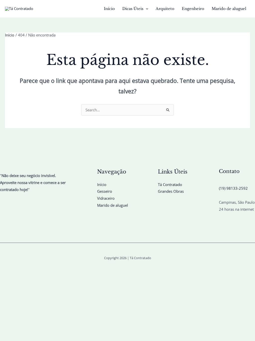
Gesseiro (104, 191)
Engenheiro (193, 8)
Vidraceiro (106, 198)
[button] (145, 8)
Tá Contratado (170, 184)
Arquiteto (165, 8)
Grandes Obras (171, 191)
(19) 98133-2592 (233, 188)
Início (109, 8)
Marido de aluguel (229, 8)
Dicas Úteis (132, 8)
